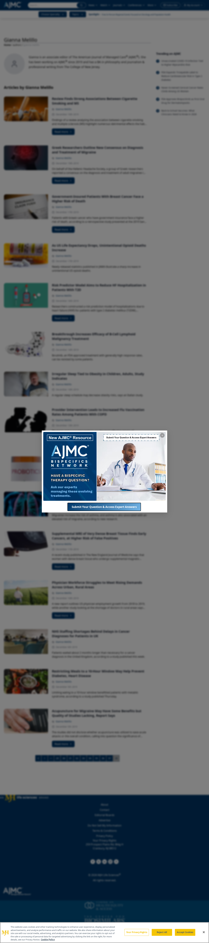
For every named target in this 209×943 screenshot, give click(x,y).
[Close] (203, 932)
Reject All (162, 932)
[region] (104, 932)
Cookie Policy (48, 939)
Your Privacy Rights (136, 932)
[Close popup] (162, 435)
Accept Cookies (185, 932)
